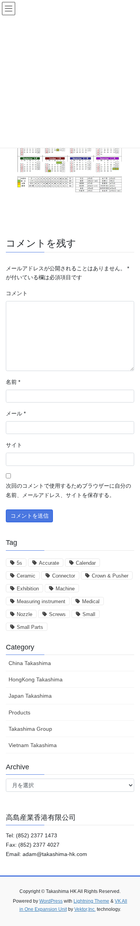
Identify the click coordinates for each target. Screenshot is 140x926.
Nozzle (24, 614)
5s (19, 563)
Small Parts (30, 627)
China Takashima (30, 663)
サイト (14, 445)
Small (88, 614)
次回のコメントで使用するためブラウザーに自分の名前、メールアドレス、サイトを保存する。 (68, 490)
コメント (17, 293)
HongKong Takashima (36, 679)
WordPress (51, 901)
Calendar (86, 563)
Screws (57, 614)
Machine (65, 589)
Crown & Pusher (110, 576)
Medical (91, 601)
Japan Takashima (30, 696)
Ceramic (26, 576)
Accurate (49, 563)
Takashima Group (30, 729)
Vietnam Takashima (33, 745)
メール (16, 413)
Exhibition (28, 589)
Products (19, 712)
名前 (13, 382)
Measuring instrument (41, 601)
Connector (63, 576)
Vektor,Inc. (85, 909)
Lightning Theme (91, 901)
